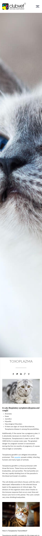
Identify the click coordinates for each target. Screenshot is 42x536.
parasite (17, 457)
